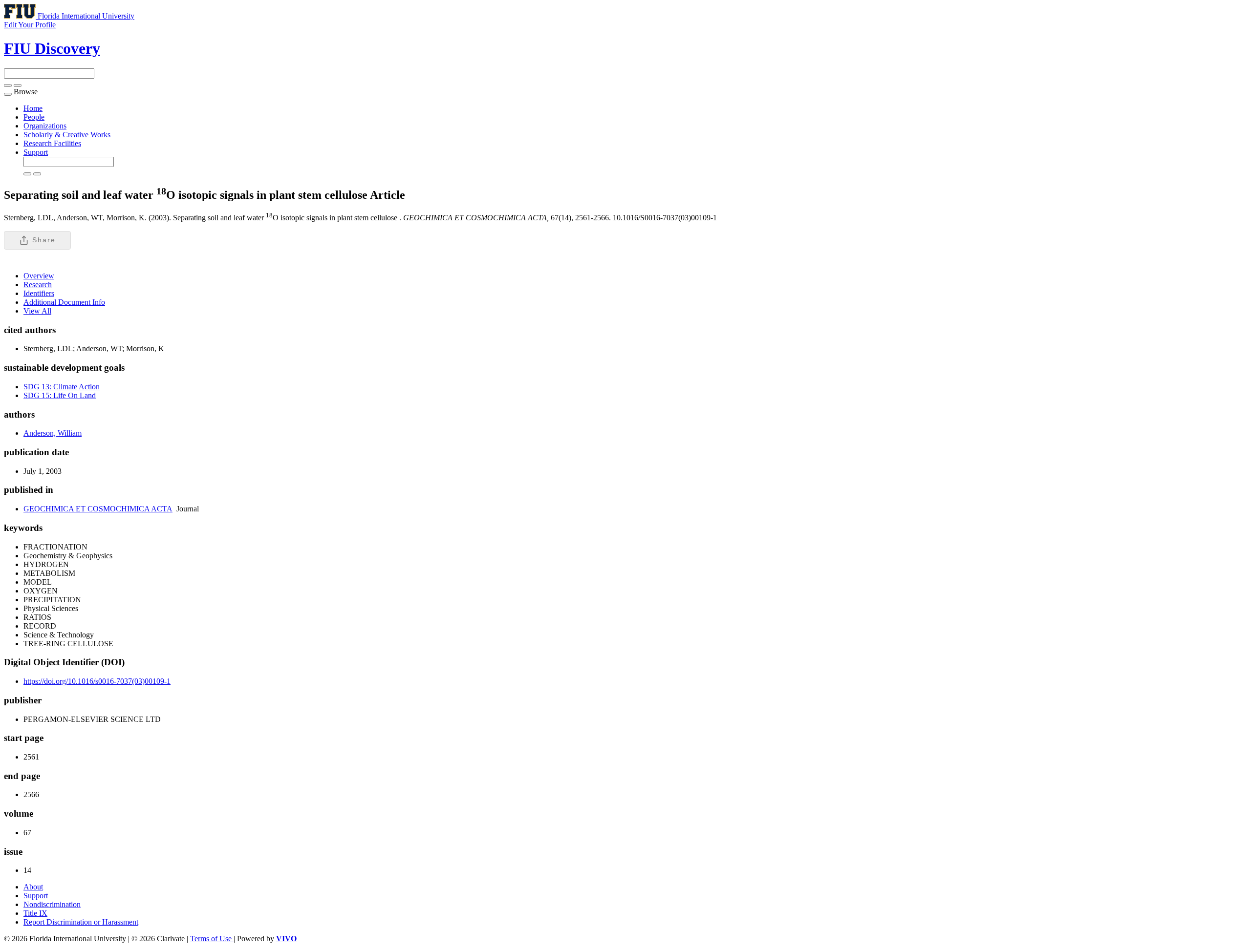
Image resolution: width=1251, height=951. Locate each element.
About (33, 887)
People (33, 117)
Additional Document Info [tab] (64, 302)
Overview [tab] (38, 276)
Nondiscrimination (52, 904)
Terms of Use (212, 938)
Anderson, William (52, 433)
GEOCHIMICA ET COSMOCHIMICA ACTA (98, 509)
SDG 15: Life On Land (59, 395)
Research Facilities (52, 143)
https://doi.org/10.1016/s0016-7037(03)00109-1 (97, 681)
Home (33, 108)
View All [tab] (37, 311)
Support (35, 152)
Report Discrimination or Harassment (80, 922)
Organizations (44, 126)
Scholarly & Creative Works (66, 134)
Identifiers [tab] (38, 293)
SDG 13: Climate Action (61, 386)
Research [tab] (37, 284)
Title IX (35, 913)
